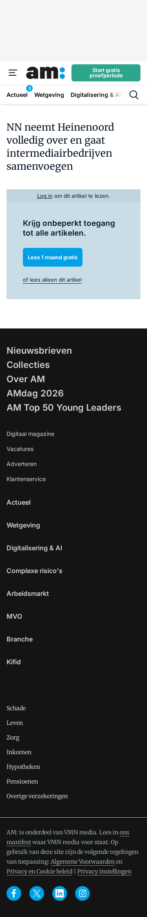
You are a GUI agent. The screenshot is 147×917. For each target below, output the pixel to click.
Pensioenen (22, 781)
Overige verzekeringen (37, 796)
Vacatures (20, 448)
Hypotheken (23, 766)
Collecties (28, 364)
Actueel (19, 502)
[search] (133, 95)
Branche (20, 639)
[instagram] (82, 893)
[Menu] (13, 73)
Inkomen (19, 752)
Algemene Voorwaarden (83, 861)
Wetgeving (23, 525)
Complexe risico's (34, 571)
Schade (16, 708)
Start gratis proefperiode (106, 73)
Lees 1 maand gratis (53, 257)
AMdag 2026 (35, 393)
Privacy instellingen (104, 871)
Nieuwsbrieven (39, 350)
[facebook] (14, 893)
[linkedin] (59, 893)
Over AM (26, 379)
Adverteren (22, 463)
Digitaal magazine (30, 433)
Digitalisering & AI (34, 548)
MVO (14, 616)
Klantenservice (26, 478)
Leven (15, 723)
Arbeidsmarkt (28, 593)
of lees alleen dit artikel (52, 279)
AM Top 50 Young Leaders (64, 407)
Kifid (14, 662)
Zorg (13, 737)
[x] (36, 893)
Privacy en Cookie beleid (39, 871)
